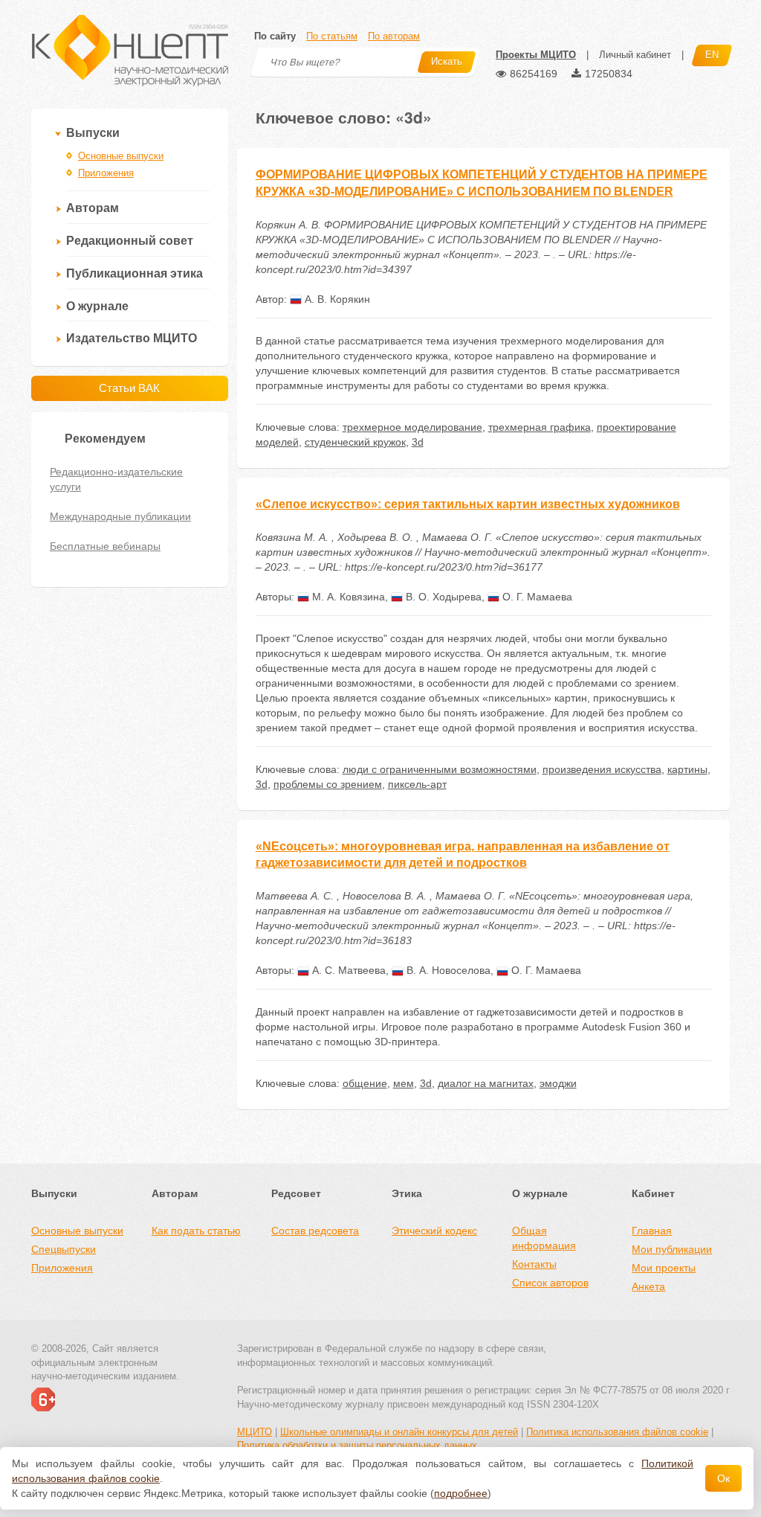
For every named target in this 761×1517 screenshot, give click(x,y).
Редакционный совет (129, 240)
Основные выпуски (120, 155)
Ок (723, 1478)
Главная (652, 1231)
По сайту (275, 36)
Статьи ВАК (129, 388)
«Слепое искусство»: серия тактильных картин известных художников (468, 504)
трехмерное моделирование (412, 427)
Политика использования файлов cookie (617, 1431)
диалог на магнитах (486, 1083)
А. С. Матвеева (347, 970)
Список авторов (550, 1283)
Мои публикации (672, 1249)
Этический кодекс (434, 1231)
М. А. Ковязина (347, 597)
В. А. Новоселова (447, 970)
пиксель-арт (417, 784)
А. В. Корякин (336, 299)
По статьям (331, 36)
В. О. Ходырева (442, 597)
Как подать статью (196, 1231)
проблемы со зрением (327, 784)
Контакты (534, 1264)
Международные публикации (120, 516)
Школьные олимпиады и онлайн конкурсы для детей (399, 1431)
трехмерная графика (539, 427)
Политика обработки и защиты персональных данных (357, 1445)
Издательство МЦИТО (131, 338)
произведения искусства (602, 769)
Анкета (648, 1286)
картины (687, 769)
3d (418, 442)
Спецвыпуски (63, 1249)
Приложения (106, 173)
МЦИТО (254, 1431)
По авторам (394, 36)
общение (365, 1083)
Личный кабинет (635, 54)
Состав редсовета (315, 1231)
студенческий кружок (355, 442)
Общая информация (544, 1238)
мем (403, 1083)
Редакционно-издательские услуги (116, 479)
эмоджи (558, 1083)
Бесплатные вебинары (105, 546)
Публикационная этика (134, 273)
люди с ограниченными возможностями (440, 769)
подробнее (461, 1493)
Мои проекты (664, 1268)
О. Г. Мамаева (535, 597)
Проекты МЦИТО (536, 54)
